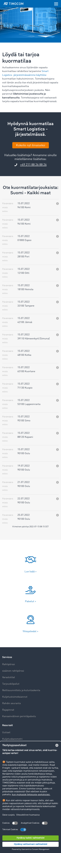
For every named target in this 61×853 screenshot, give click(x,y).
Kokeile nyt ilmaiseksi (30, 145)
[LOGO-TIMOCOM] (13, 4)
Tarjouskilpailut (10, 684)
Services (7, 657)
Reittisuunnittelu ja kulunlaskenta (21, 690)
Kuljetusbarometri (12, 739)
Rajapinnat (8, 710)
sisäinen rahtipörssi (13, 671)
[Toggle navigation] (56, 4)
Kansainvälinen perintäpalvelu (19, 716)
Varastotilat (8, 677)
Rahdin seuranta (11, 703)
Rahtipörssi (8, 664)
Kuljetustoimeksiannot (14, 697)
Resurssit (7, 725)
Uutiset (6, 732)
